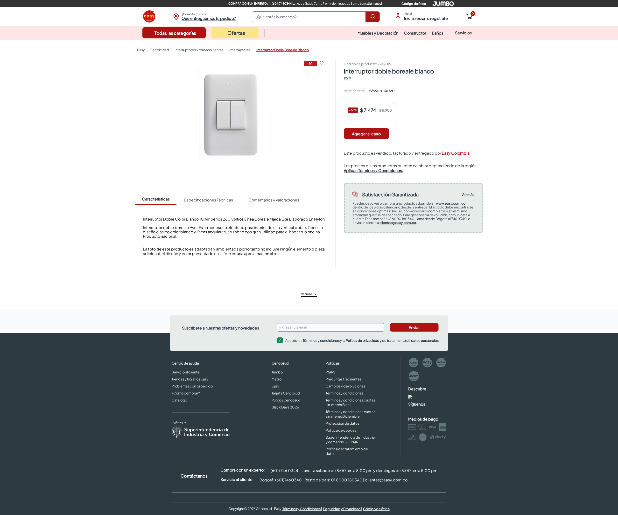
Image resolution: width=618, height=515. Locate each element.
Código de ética (413, 4)
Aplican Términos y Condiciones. (373, 170)
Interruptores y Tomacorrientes (199, 50)
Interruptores (240, 50)
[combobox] (316, 16)
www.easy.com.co (450, 203)
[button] (204, 17)
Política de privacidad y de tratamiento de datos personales (392, 340)
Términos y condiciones (321, 340)
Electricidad (159, 50)
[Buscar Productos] (374, 17)
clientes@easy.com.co (397, 222)
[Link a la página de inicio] (140, 49)
